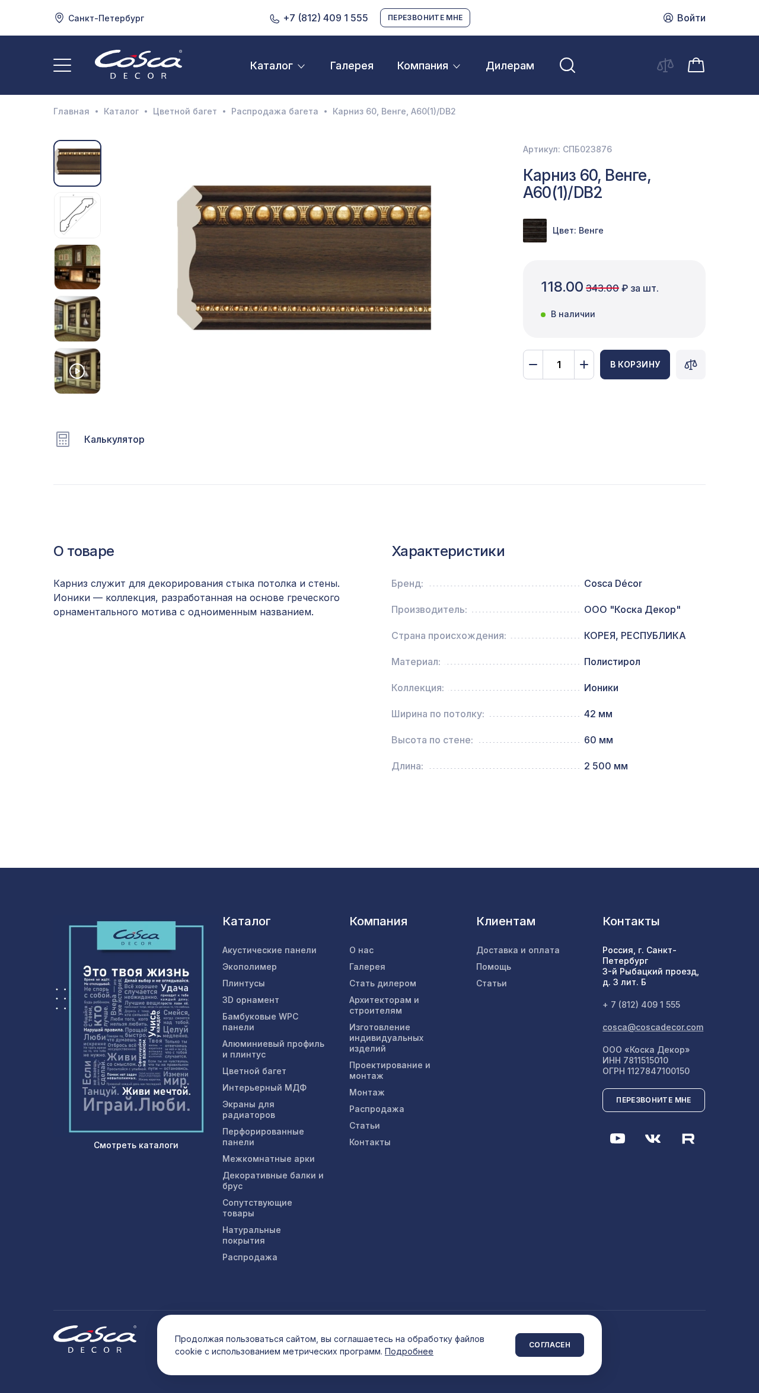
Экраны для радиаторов (248, 1109)
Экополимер (249, 966)
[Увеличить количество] (584, 364)
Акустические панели (269, 950)
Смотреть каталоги (136, 1145)
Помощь (493, 966)
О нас (361, 950)
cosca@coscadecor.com (652, 1027)
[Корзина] (696, 64)
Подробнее (409, 1351)
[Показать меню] (62, 65)
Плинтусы (243, 983)
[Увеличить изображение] (304, 267)
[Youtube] (617, 1139)
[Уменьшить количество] (533, 364)
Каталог (271, 65)
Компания (422, 65)
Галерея (352, 65)
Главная (71, 111)
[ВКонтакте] (653, 1139)
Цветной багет (185, 111)
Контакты (370, 1142)
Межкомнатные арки (268, 1159)
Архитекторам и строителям (384, 1005)
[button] (116, 267)
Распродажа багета (274, 111)
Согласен (549, 1344)
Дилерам (510, 65)
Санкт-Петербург (106, 18)
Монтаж (367, 1092)
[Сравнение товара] (691, 364)
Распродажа (250, 1257)
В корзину (635, 364)
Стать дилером (382, 983)
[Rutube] (688, 1139)
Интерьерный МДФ (264, 1087)
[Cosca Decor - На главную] (138, 64)
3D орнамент (250, 1000)
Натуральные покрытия (251, 1235)
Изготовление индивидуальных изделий (386, 1037)
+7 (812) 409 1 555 (324, 18)
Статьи (364, 1125)
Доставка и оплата (518, 950)
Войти (691, 18)
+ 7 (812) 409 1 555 (641, 1004)
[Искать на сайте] (567, 65)
